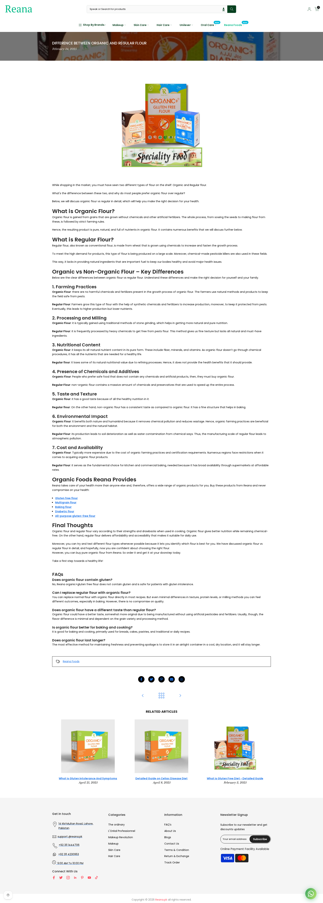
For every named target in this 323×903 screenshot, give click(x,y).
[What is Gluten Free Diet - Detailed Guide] (142, 696)
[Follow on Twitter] (61, 877)
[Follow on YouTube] (89, 877)
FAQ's (167, 824)
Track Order (172, 862)
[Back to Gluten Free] (161, 696)
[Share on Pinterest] (161, 679)
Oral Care (210, 25)
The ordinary (116, 824)
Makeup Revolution (120, 837)
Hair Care (163, 25)
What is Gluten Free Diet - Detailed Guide (235, 778)
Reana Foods (235, 25)
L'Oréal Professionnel (121, 831)
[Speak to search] (223, 9)
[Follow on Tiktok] (96, 877)
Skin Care (140, 25)
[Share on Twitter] (151, 679)
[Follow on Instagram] (68, 877)
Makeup (118, 25)
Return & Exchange (176, 856)
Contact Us (171, 843)
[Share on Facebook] (141, 679)
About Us (170, 831)
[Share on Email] (171, 679)
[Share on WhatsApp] (182, 679)
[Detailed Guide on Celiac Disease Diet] (180, 696)
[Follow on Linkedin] (75, 877)
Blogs (167, 837)
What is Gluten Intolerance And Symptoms (88, 778)
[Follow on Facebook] (54, 877)
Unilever (185, 25)
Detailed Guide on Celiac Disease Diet (161, 778)
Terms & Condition (176, 850)
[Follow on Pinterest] (82, 877)
